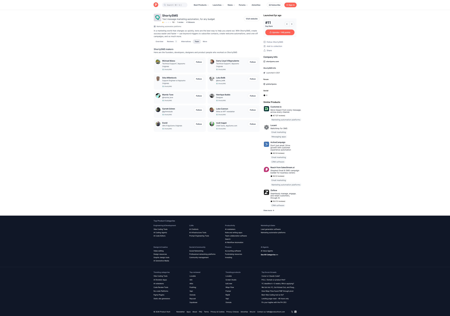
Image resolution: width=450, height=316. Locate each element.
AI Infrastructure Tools (197, 232)
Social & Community (197, 247)
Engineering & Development (165, 225)
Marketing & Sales (268, 225)
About (194, 312)
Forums (242, 5)
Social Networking (196, 251)
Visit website (252, 19)
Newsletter (180, 312)
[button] (205, 41)
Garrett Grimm (168, 109)
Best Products (200, 5)
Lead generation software (271, 229)
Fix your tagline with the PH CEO (274, 302)
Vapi (191, 291)
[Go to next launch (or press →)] (292, 24)
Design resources (160, 254)
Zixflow (273, 190)
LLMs (191, 225)
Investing (228, 257)
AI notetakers (230, 229)
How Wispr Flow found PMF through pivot (277, 291)
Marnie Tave (167, 94)
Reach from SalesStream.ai (282, 167)
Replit (228, 295)
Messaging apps (279, 136)
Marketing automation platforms (169, 26)
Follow (199, 62)
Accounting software (233, 251)
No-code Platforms (161, 291)
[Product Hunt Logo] (156, 4)
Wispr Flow (230, 287)
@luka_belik (220, 80)
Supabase (193, 302)
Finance (228, 247)
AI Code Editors (159, 236)
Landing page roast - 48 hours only (275, 299)
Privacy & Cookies (217, 312)
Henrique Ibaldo (223, 94)
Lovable (193, 276)
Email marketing (279, 132)
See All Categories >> (269, 255)
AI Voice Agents (267, 251)
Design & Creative (161, 247)
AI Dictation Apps (160, 280)
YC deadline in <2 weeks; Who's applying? (278, 283)
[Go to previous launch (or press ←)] (287, 24)
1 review (180, 22)
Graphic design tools (161, 257)
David (164, 123)
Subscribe (275, 5)
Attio (191, 283)
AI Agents (265, 247)
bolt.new (229, 283)
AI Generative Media (161, 261)
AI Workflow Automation (234, 242)
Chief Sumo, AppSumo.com (226, 126)
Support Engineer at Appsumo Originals (173, 81)
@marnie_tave (167, 97)
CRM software (278, 162)
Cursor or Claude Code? (271, 276)
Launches (217, 5)
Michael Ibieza (168, 61)
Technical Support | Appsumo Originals (173, 65)
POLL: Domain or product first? (273, 280)
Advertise (256, 5)
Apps (189, 312)
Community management (199, 257)
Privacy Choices (232, 312)
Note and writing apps (233, 232)
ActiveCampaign (277, 142)
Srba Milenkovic (169, 78)
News (230, 5)
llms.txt (252, 312)
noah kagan (221, 123)
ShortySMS (168, 69)
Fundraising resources (233, 254)
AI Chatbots (193, 229)
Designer (219, 97)
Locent (273, 125)
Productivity (230, 225)
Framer (228, 291)
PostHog (193, 287)
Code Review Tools (161, 287)
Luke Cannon (222, 109)
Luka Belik (220, 78)
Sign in (292, 5)
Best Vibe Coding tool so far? (273, 295)
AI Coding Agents (160, 232)
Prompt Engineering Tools (199, 236)
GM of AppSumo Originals (172, 126)
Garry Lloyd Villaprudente (227, 61)
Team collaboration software (236, 236)
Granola (192, 295)
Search (227, 239)
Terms (206, 312)
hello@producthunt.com (275, 312)
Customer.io (276, 107)
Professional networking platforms (202, 254)
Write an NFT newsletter (225, 112)
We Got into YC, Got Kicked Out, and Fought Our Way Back (278, 287)
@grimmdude (167, 112)
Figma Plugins (159, 295)
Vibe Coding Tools (160, 229)
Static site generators (162, 299)
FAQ (200, 312)
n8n (191, 280)
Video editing (159, 251)
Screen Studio (231, 280)
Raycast (193, 299)
